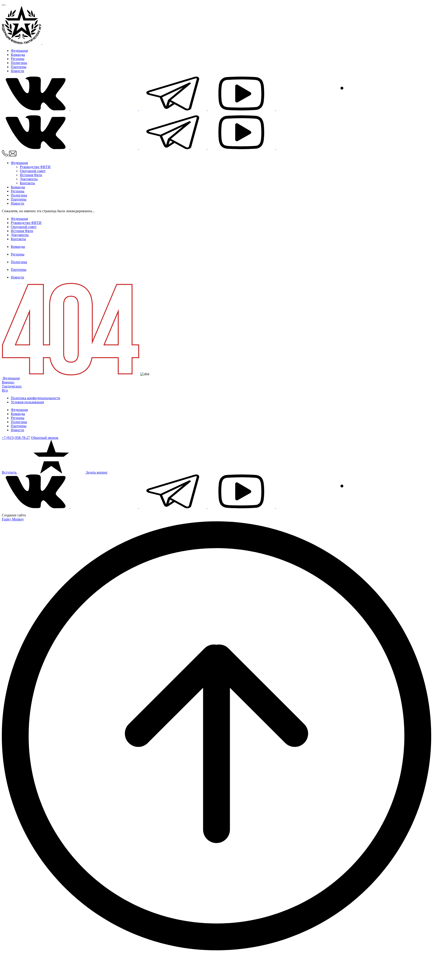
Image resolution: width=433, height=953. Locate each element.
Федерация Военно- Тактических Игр (12, 384)
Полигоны (19, 63)
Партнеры (18, 67)
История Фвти (31, 175)
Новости (17, 71)
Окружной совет (33, 171)
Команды (18, 55)
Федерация (19, 50)
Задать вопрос (97, 472)
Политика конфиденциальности (35, 398)
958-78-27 (16, 438)
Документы (29, 179)
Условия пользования (27, 402)
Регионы (17, 59)
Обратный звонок (44, 438)
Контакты (27, 183)
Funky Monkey (13, 519)
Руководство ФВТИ (35, 167)
